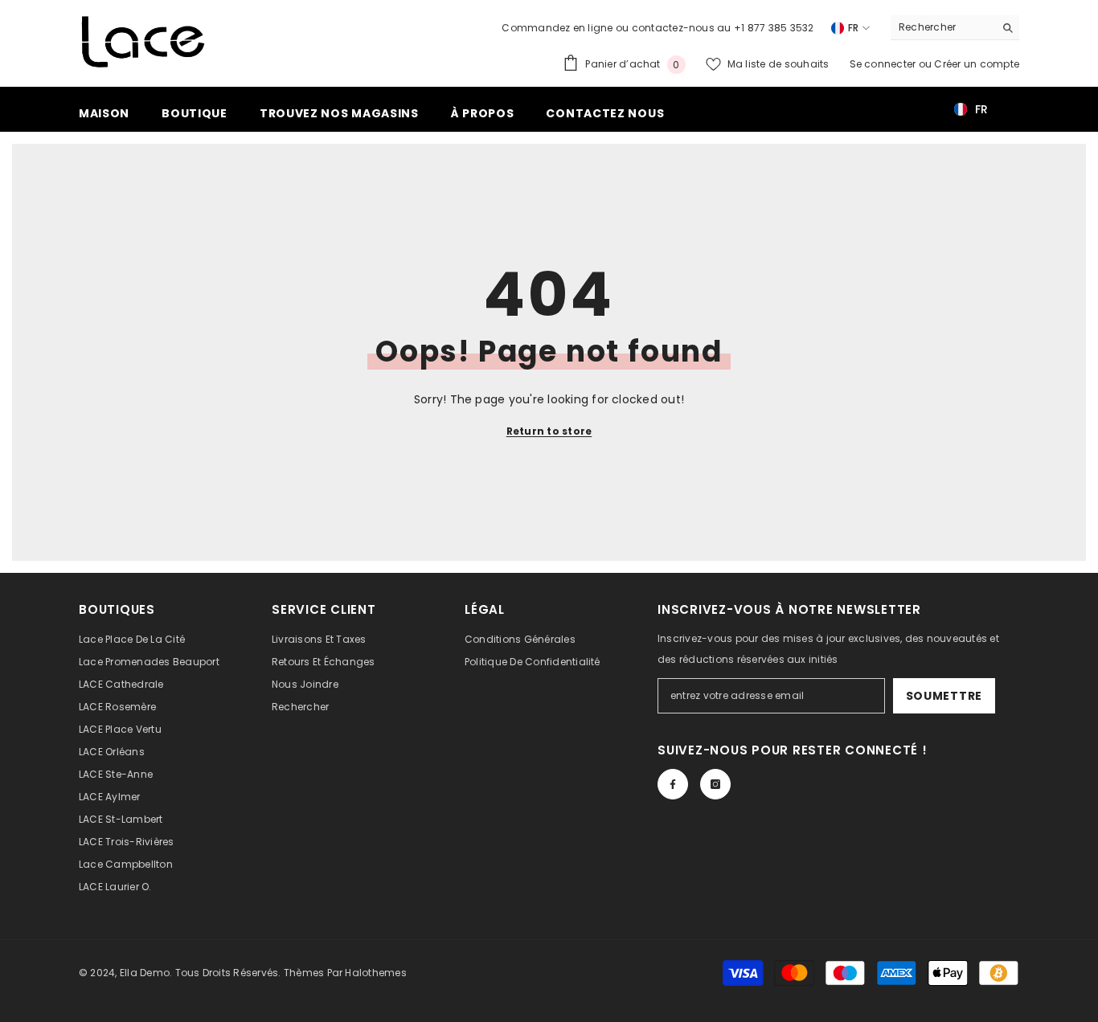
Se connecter (884, 64)
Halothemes (375, 972)
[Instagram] (715, 784)
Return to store (549, 431)
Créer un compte (976, 64)
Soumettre (944, 696)
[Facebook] (673, 784)
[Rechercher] (955, 27)
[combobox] (942, 27)
